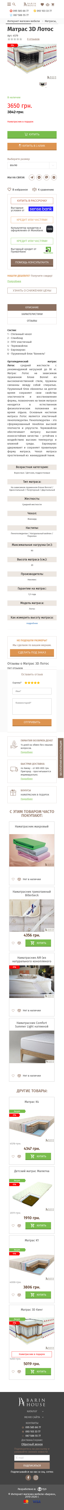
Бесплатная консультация (60, 757)
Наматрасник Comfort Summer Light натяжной (31, 1024)
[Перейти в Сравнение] (47, 4)
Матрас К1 (32, 1240)
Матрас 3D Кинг (32, 1309)
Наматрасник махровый (32, 826)
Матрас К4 (32, 1102)
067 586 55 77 (33, 1436)
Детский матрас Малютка (31, 1171)
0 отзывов (33, 39)
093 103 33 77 (32, 1431)
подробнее (32, 623)
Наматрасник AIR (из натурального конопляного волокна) (31, 961)
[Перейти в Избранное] (42, 4)
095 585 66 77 (33, 1427)
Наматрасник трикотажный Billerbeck (32, 893)
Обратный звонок (32, 1444)
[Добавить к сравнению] (17, 879)
